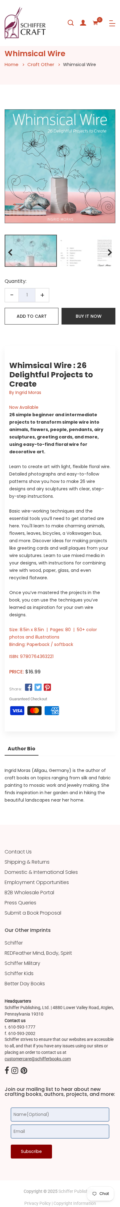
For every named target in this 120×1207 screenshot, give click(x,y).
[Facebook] (7, 1071)
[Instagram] (14, 1071)
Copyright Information (75, 1203)
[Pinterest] (24, 1071)
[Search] (71, 23)
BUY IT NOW (89, 316)
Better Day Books (25, 983)
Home (11, 64)
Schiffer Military (22, 963)
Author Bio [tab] (21, 748)
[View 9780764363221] (31, 251)
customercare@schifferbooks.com (38, 1058)
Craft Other (40, 64)
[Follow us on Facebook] (29, 687)
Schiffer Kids (19, 973)
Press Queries (20, 902)
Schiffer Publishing (76, 1191)
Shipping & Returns (27, 862)
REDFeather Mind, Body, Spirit (38, 953)
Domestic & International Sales (41, 872)
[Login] (83, 23)
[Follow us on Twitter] (38, 687)
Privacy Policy (37, 1203)
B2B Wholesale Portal (29, 892)
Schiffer (14, 943)
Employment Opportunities (37, 882)
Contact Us (18, 851)
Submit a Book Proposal (33, 913)
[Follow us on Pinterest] (47, 687)
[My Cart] (95, 23)
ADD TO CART (32, 316)
